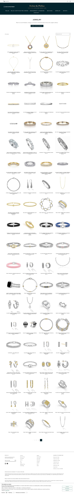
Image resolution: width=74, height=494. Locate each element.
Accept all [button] (67, 486)
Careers (21, 462)
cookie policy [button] (7, 490)
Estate (65, 10)
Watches (50, 10)
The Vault (38, 462)
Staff (20, 461)
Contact (37, 12)
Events (37, 464)
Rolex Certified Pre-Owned (19, 10)
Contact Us (21, 455)
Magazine (38, 455)
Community (38, 461)
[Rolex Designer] (66, 7)
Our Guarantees (22, 458)
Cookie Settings (22, 465)
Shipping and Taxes (22, 464)
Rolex (7, 10)
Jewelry (58, 10)
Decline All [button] (67, 490)
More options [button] (67, 488)
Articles (38, 465)
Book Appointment (10, 6)
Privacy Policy (38, 458)
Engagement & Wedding (37, 10)
